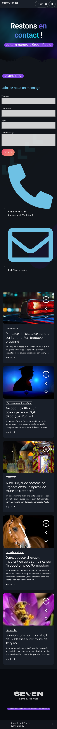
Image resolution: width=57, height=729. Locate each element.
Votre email (6, 108)
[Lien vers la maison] (10, 4)
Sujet (4, 120)
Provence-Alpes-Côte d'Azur (19, 403)
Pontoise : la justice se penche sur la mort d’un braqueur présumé (27, 337)
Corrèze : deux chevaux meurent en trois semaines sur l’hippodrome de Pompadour (28, 561)
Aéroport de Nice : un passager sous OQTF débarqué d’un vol (21, 412)
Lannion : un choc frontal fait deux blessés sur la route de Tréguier (26, 639)
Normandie (11, 630)
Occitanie (11, 478)
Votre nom (6, 96)
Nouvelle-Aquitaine (15, 552)
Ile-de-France (12, 328)
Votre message (8, 133)
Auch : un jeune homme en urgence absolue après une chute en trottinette (26, 486)
